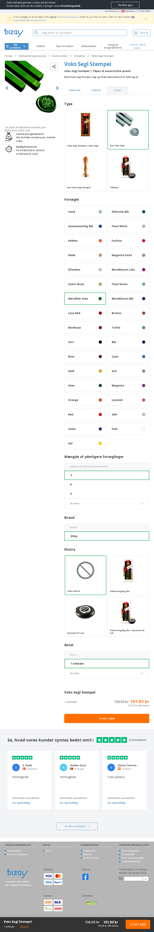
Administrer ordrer (90, 858)
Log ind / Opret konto (137, 46)
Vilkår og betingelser (130, 851)
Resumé (24, 926)
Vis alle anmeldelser (75, 826)
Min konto (87, 854)
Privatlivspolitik (127, 854)
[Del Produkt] (54, 66)
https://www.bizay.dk (67, 16)
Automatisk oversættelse (26, 798)
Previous (7, 88)
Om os (48, 851)
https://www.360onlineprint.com (30, 20)
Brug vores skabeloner (17, 854)
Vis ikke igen (125, 5)
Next (57, 88)
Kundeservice (112, 11)
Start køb (107, 718)
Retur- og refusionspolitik (132, 858)
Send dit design (13, 851)
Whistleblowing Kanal (130, 861)
